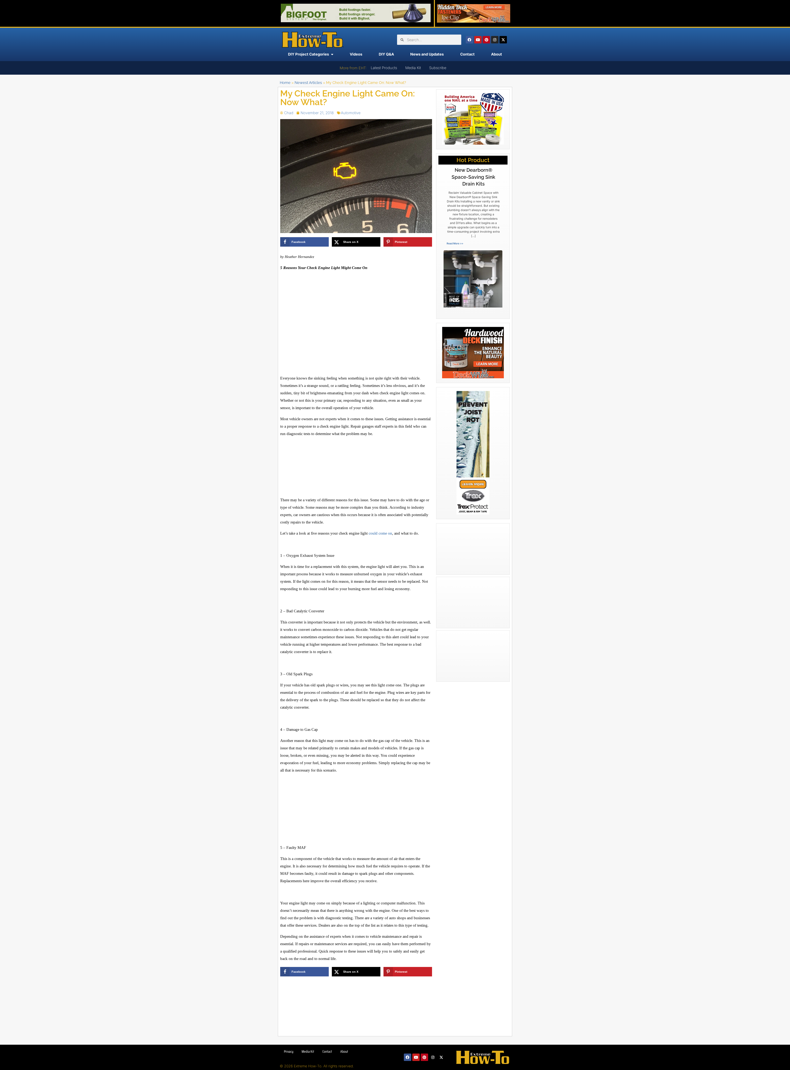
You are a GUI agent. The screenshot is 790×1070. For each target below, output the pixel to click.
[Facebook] (469, 39)
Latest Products (384, 68)
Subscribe (437, 68)
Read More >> (455, 243)
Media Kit (413, 68)
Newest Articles (308, 82)
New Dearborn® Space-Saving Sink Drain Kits (473, 177)
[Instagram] (494, 39)
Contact (467, 54)
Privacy (288, 1051)
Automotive (350, 113)
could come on (380, 533)
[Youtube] (478, 39)
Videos (356, 54)
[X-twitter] (503, 39)
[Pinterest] (486, 39)
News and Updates (427, 54)
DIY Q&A (386, 54)
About (496, 54)
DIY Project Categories (308, 54)
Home (285, 82)
